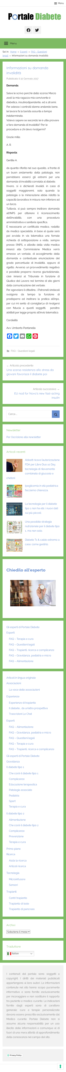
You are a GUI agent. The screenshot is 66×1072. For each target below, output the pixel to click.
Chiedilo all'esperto (25, 570)
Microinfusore (17, 879)
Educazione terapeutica (23, 784)
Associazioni (13, 683)
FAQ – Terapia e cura (21, 638)
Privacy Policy (15, 1055)
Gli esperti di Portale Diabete (22, 627)
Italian (15, 953)
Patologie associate (20, 790)
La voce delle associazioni (24, 689)
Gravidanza (13, 761)
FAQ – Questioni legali (22, 644)
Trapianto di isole (19, 903)
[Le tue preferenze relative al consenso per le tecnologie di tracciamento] (60, 1066)
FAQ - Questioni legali (23, 350)
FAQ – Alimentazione (21, 661)
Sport (12, 801)
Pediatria (14, 795)
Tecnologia (12, 873)
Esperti (10, 632)
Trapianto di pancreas (22, 909)
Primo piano (13, 848)
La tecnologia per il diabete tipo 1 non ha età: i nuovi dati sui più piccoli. (41, 508)
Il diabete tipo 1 (15, 767)
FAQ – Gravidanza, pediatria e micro (30, 655)
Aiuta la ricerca (18, 860)
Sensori (13, 884)
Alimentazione (17, 819)
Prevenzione (16, 836)
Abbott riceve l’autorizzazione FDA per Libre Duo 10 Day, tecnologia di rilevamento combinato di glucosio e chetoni (33, 469)
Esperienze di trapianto (22, 702)
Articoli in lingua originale (21, 677)
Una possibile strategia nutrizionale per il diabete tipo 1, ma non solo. (42, 526)
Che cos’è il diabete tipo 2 (23, 825)
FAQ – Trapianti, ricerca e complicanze (31, 650)
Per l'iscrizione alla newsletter (23, 437)
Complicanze (17, 779)
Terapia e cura (17, 806)
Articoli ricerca (17, 866)
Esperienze (12, 696)
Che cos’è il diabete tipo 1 (23, 773)
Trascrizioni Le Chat (20, 713)
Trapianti (11, 891)
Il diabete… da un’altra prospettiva (28, 708)
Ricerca (10, 854)
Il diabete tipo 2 (15, 813)
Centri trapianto (18, 898)
